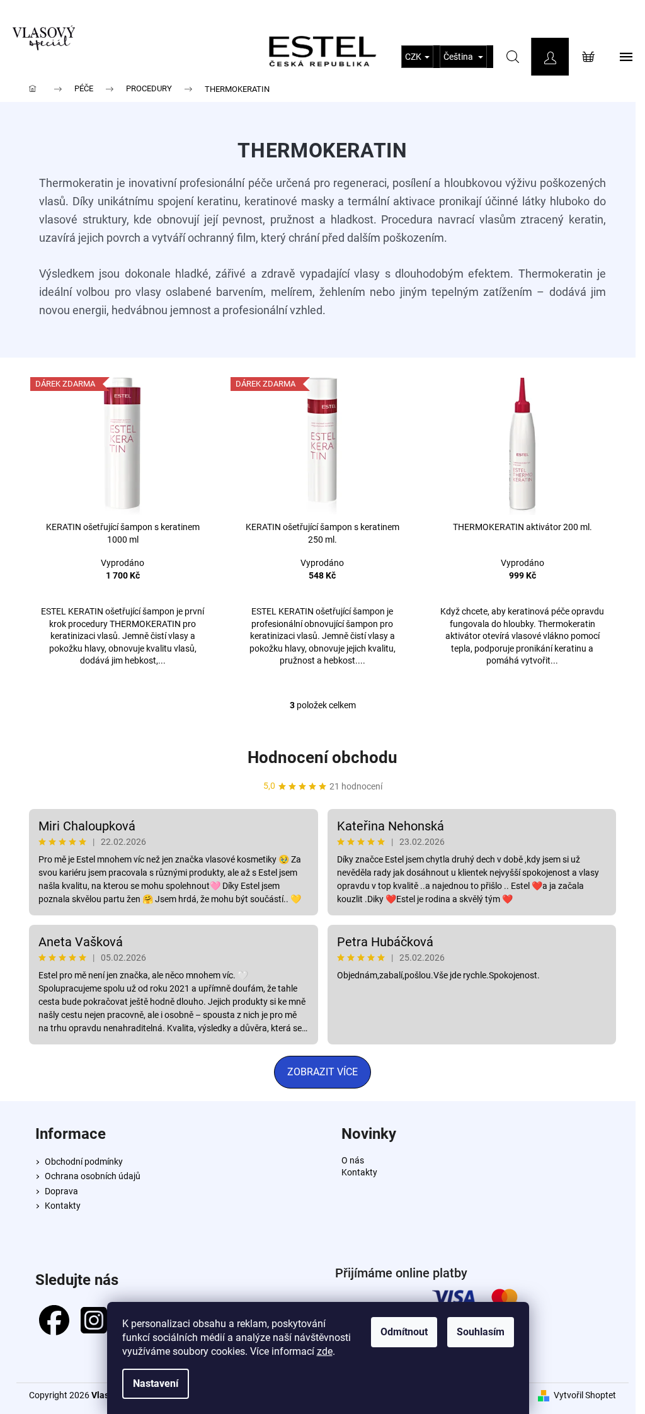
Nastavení (155, 1383)
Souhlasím (481, 1332)
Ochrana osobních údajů (92, 1176)
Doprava (61, 1191)
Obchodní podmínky (84, 1162)
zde (325, 1351)
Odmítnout (404, 1332)
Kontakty (63, 1206)
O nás (352, 1160)
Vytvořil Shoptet (585, 1395)
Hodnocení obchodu (322, 757)
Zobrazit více (322, 1072)
